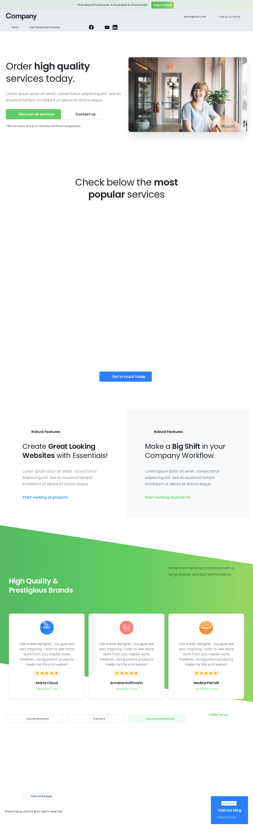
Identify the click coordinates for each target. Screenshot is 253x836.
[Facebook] (91, 27)
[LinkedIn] (115, 27)
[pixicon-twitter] (211, 726)
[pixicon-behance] (243, 726)
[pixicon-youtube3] (227, 726)
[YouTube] (107, 27)
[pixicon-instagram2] (219, 726)
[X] (99, 27)
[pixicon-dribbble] (235, 726)
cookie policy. (154, 832)
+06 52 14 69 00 (229, 17)
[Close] (247, 5)
